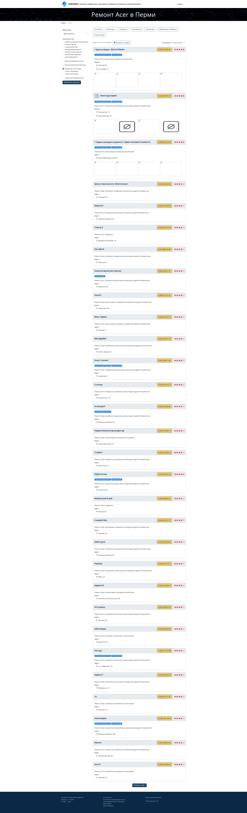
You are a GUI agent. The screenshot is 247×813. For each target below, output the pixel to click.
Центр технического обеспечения (110, 184)
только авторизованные (74, 78)
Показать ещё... (139, 785)
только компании (71, 71)
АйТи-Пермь (100, 629)
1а (95, 696)
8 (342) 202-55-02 (164, 184)
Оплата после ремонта (73, 52)
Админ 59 (99, 585)
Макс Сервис (100, 317)
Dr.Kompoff (99, 406)
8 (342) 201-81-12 (164, 317)
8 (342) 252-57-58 (164, 227)
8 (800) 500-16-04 (164, 142)
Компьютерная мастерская (107, 271)
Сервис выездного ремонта (136, 142)
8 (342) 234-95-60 (164, 764)
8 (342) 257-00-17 (164, 431)
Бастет (97, 764)
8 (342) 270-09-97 (164, 49)
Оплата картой (70, 44)
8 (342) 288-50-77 (164, 498)
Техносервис (100, 718)
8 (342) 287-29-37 (164, 474)
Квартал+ (99, 205)
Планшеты (123, 29)
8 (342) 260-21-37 (164, 271)
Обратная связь (151, 801)
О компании (107, 797)
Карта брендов (108, 806)
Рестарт (98, 650)
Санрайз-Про (100, 520)
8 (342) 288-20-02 (164, 743)
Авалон (98, 742)
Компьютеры (99, 35)
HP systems (99, 607)
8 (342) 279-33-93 (164, 206)
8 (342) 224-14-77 (164, 385)
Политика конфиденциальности (114, 799)
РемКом (98, 563)
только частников (71, 74)
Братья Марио (117, 49)
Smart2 (97, 295)
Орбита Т (98, 675)
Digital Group (100, 474)
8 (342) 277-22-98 (164, 651)
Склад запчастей (71, 47)
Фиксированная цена (73, 49)
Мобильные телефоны (168, 29)
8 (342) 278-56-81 (164, 406)
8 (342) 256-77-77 (164, 520)
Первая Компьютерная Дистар (109, 430)
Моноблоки (136, 29)
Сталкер (98, 384)
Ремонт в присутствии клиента (76, 42)
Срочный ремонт (71, 57)
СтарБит (98, 452)
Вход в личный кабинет (153, 797)
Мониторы (110, 29)
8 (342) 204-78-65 (164, 542)
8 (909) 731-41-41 (164, 295)
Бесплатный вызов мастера (75, 65)
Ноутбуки (98, 29)
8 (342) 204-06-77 (164, 585)
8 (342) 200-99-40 (164, 629)
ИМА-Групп (99, 542)
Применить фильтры (72, 82)
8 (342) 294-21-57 (164, 339)
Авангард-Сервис (108, 95)
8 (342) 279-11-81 (164, 697)
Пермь (180, 4)
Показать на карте (122, 43)
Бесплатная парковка (73, 54)
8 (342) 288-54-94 (164, 607)
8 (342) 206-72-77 (164, 96)
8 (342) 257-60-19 (164, 452)
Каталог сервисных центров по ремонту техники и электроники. (104, 4)
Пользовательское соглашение (114, 801)
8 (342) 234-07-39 (164, 675)
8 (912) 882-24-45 (164, 249)
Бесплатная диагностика (74, 61)
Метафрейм (100, 338)
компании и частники (73, 69)
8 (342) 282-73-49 (164, 718)
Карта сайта (107, 804)
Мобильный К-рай (103, 498)
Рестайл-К (99, 249)
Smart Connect (101, 360)
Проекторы (150, 29)
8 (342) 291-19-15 (164, 564)
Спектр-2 (98, 227)
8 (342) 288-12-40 (164, 360)
